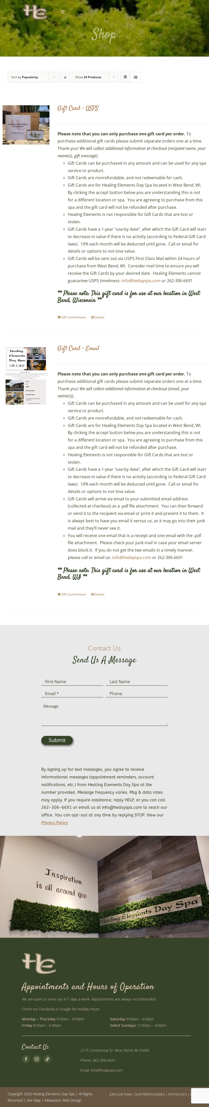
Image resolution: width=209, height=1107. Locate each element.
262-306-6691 (104, 1060)
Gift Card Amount (73, 317)
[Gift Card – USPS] (26, 125)
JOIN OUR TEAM (120, 1094)
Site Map (34, 1100)
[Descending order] (65, 77)
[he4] (35, 4)
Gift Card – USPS (78, 108)
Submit (57, 740)
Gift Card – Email (78, 348)
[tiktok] (47, 1059)
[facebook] (26, 1059)
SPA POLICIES (177, 1094)
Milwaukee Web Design (63, 1100)
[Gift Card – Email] (26, 375)
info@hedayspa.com (141, 280)
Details (99, 317)
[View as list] (135, 77)
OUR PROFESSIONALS (150, 1094)
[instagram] (37, 1059)
